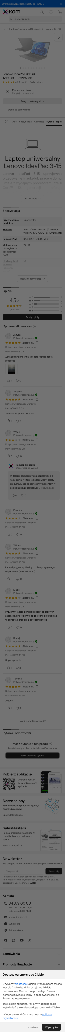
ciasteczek (21, 983)
